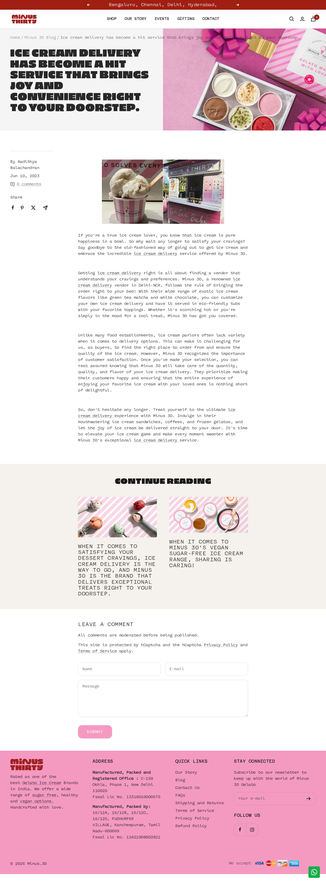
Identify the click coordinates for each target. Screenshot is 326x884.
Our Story (186, 772)
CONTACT (210, 19)
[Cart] (313, 19)
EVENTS (162, 19)
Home (15, 37)
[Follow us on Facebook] (240, 830)
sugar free (44, 795)
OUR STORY (135, 19)
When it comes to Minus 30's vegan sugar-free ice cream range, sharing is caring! (206, 553)
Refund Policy (191, 826)
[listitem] (13, 207)
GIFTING (185, 19)
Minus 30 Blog (40, 37)
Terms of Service (97, 651)
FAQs (180, 795)
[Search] (291, 19)
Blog (180, 780)
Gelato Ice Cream (41, 783)
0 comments (29, 184)
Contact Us (187, 788)
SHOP (111, 19)
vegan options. (37, 801)
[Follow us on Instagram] (252, 830)
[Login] (302, 19)
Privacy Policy (221, 645)
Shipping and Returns (199, 803)
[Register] (308, 798)
